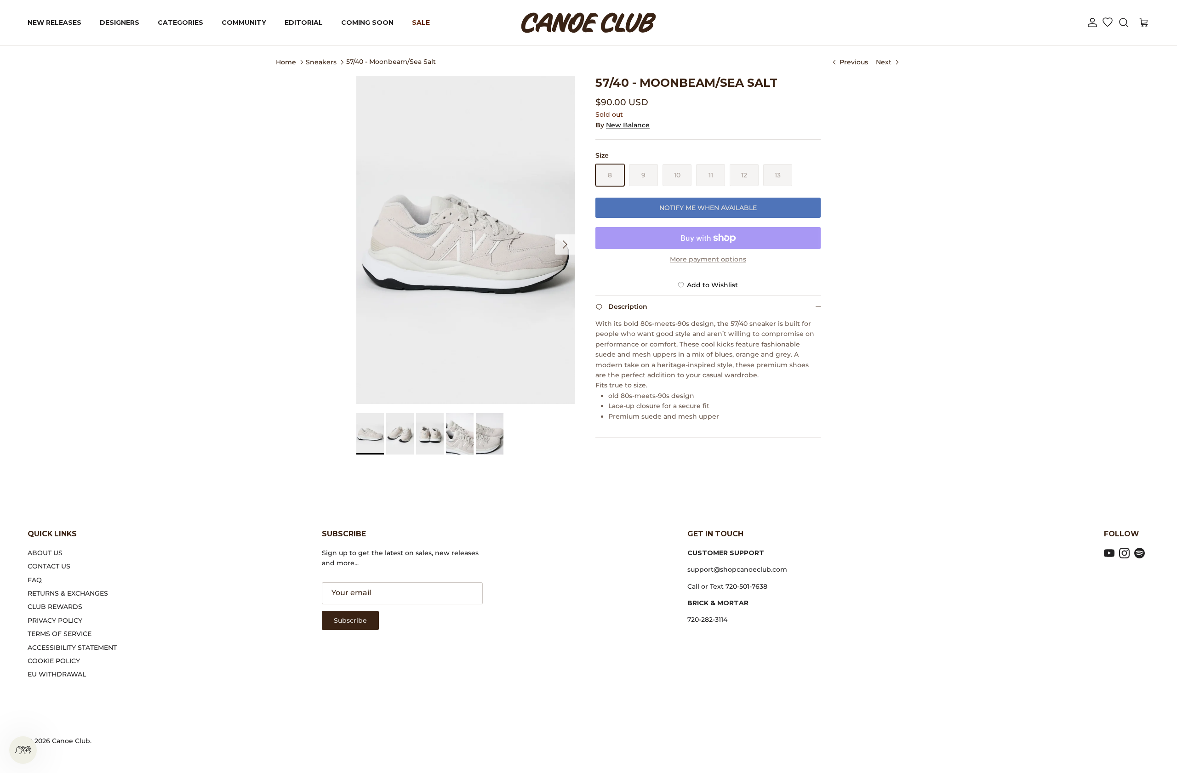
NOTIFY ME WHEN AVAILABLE (708, 208)
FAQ (35, 580)
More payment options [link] (708, 259)
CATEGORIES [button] (180, 22)
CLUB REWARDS (55, 606)
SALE (421, 22)
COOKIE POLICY (54, 661)
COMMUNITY (244, 22)
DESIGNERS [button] (119, 22)
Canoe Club (71, 741)
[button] (1092, 22)
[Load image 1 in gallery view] (465, 240)
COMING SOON (367, 22)
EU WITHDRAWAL (57, 674)
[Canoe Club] (588, 22)
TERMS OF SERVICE (59, 634)
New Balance (628, 125)
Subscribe (350, 620)
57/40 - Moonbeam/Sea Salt (391, 61)
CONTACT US (49, 566)
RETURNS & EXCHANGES (68, 593)
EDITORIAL (304, 22)
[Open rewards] (23, 750)
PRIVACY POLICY (55, 620)
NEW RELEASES (54, 22)
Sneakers (321, 61)
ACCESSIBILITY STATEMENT (72, 647)
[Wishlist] (1107, 23)
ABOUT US (45, 553)
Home (286, 61)
